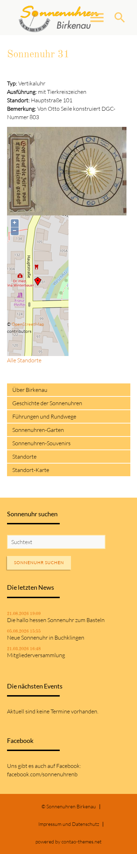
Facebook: (68, 765)
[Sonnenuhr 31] (67, 211)
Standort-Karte (30, 469)
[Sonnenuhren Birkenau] (59, 17)
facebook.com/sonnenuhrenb (42, 774)
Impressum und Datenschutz (68, 824)
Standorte (24, 456)
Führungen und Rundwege (44, 416)
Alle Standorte (24, 360)
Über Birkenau (29, 389)
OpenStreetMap (28, 324)
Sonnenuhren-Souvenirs (41, 443)
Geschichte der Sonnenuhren (47, 403)
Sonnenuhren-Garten (38, 429)
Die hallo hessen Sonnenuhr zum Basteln (56, 620)
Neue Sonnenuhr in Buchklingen (45, 637)
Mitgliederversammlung (36, 655)
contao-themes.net (81, 842)
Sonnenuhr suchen (39, 562)
